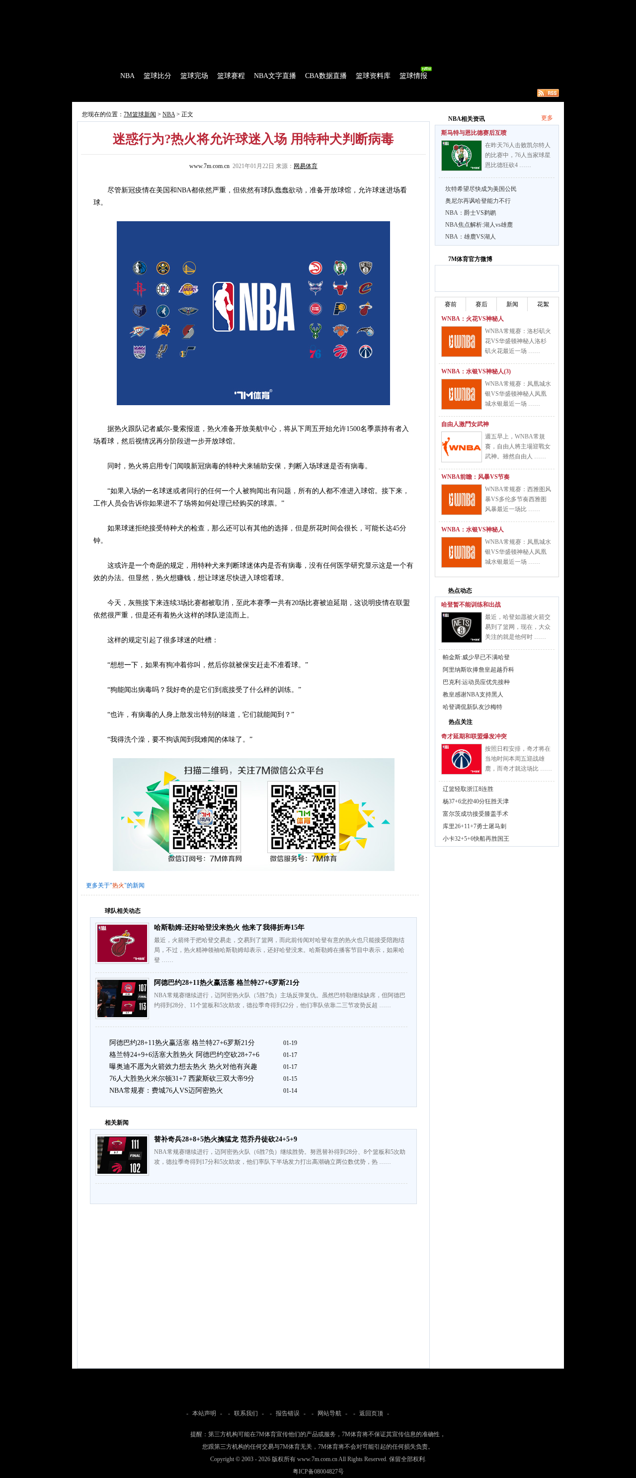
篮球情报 (413, 76)
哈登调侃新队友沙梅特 (472, 706)
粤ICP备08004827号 (318, 1471)
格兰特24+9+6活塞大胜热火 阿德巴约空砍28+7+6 (184, 1054)
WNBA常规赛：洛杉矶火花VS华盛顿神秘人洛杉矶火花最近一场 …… (518, 341)
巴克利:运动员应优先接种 (476, 682)
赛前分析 (134, 92)
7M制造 (102, 92)
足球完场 (148, 6)
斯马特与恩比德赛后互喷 (474, 132)
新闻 (512, 304)
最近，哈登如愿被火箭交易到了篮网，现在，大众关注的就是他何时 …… (518, 626)
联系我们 (246, 1413)
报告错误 (288, 1413)
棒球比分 (209, 6)
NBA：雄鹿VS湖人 (470, 236)
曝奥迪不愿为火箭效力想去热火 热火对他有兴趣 (183, 1066)
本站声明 (204, 1413)
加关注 (481, 276)
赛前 (451, 304)
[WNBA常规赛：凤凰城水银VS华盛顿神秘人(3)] (461, 394)
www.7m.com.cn (209, 166)
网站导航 (329, 1413)
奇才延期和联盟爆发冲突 (474, 736)
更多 (547, 117)
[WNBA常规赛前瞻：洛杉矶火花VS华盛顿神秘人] (461, 341)
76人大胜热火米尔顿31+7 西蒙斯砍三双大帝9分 (181, 1078)
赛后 (481, 304)
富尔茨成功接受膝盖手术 (475, 813)
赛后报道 (168, 92)
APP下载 (378, 6)
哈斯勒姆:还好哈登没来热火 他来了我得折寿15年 (229, 927)
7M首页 (88, 6)
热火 (118, 885)
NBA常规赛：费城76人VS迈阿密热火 (166, 1090)
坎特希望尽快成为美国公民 (481, 188)
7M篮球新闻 (140, 114)
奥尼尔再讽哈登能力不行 (478, 200)
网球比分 (281, 6)
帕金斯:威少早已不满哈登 (476, 657)
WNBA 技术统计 (326, 92)
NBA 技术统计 (276, 92)
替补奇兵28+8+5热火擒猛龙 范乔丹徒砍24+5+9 (225, 1139)
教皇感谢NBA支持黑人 (473, 694)
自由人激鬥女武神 (465, 424)
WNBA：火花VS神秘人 (472, 318)
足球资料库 (345, 6)
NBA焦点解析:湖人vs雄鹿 (479, 224)
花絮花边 (235, 92)
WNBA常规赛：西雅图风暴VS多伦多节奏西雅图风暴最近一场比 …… (518, 499)
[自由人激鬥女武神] (461, 447)
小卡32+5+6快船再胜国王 (476, 838)
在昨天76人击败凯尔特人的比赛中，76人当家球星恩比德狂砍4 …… (518, 155)
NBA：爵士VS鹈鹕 (470, 212)
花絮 (543, 304)
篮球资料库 (373, 76)
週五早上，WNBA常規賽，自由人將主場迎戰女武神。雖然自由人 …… (518, 446)
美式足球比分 (245, 6)
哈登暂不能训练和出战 (471, 604)
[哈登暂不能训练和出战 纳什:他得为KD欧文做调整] (461, 627)
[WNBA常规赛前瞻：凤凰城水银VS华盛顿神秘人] (461, 552)
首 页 (100, 76)
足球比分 (116, 6)
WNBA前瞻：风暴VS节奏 (475, 476)
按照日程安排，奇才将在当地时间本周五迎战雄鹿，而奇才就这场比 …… (518, 758)
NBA (127, 76)
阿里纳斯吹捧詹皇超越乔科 (478, 669)
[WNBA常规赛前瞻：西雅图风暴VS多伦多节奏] (461, 499)
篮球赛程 (231, 76)
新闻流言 (202, 92)
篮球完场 (194, 76)
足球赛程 (178, 6)
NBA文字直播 (275, 76)
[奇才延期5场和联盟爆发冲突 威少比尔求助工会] (461, 759)
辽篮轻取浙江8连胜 (468, 788)
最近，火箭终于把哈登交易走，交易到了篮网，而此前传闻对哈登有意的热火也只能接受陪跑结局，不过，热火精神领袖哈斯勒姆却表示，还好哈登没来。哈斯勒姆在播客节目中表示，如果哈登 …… (279, 950)
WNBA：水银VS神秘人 (472, 529)
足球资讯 (311, 6)
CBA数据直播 (326, 76)
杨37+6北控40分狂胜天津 (476, 801)
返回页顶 (371, 1413)
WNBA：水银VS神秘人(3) (476, 371)
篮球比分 (157, 76)
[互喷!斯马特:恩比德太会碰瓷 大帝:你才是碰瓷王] (461, 155)
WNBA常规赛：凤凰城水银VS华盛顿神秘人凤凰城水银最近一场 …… (518, 393)
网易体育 (306, 166)
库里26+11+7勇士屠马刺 (474, 826)
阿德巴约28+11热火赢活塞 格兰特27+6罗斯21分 (227, 982)
